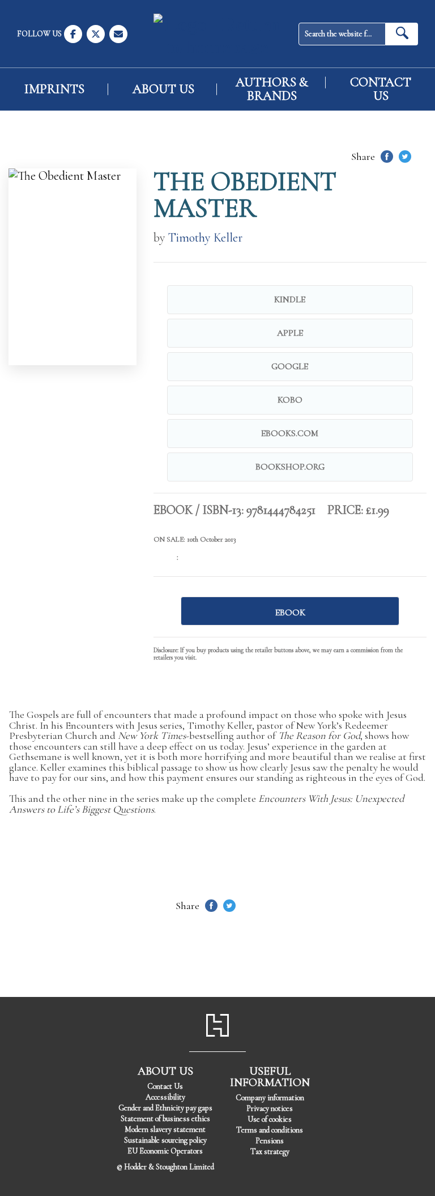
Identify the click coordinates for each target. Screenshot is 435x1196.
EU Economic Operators (165, 1151)
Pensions (269, 1141)
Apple (290, 333)
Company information (270, 1097)
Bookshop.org (290, 466)
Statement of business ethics (165, 1118)
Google (289, 366)
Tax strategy (269, 1151)
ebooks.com (289, 433)
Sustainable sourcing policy (165, 1140)
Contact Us (380, 89)
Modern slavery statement (165, 1129)
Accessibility (165, 1097)
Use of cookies (270, 1119)
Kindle (289, 299)
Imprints (54, 89)
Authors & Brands (272, 89)
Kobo (290, 399)
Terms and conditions (269, 1130)
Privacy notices (269, 1108)
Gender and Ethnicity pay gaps (165, 1108)
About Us (163, 89)
